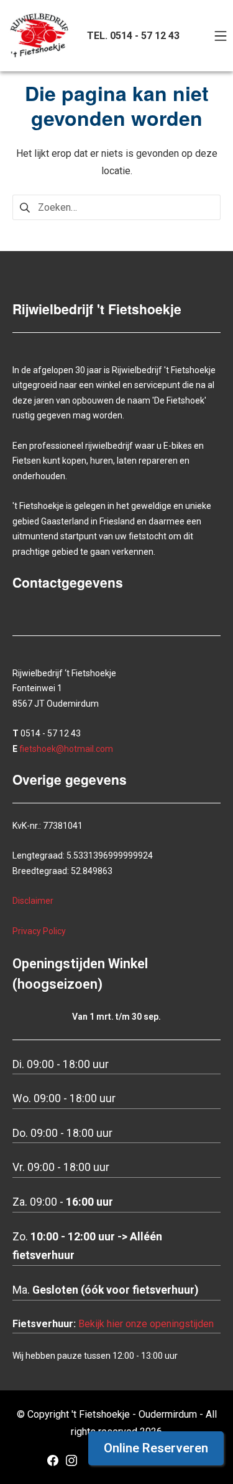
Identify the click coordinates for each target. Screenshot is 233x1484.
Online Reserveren (156, 1448)
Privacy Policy (39, 931)
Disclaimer (32, 901)
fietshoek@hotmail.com (66, 749)
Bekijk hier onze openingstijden (146, 1324)
